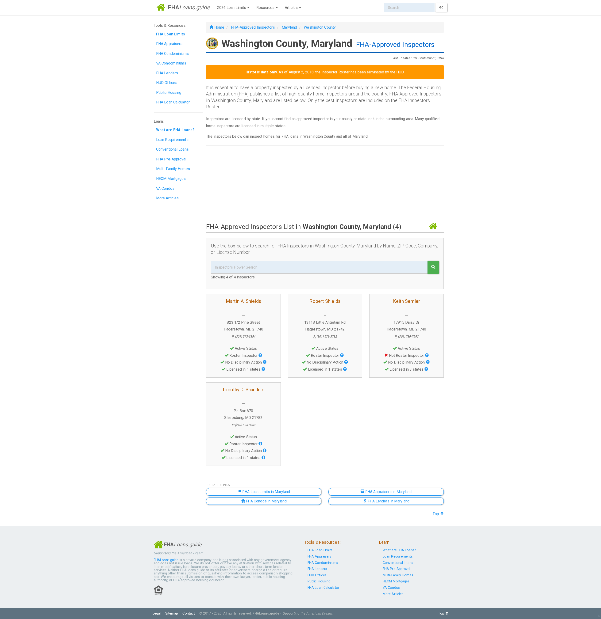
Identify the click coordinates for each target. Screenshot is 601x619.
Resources (265, 7)
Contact (188, 613)
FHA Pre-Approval (171, 159)
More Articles (167, 198)
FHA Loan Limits (320, 550)
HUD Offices (166, 82)
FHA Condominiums (172, 53)
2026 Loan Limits (232, 7)
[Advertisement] (325, 184)
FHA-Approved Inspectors (253, 27)
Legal (157, 613)
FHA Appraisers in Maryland (388, 492)
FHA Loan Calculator (173, 102)
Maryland (289, 27)
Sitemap (171, 613)
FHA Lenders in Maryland (387, 501)
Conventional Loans (172, 149)
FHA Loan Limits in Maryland (265, 492)
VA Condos (165, 188)
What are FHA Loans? (399, 550)
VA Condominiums (171, 63)
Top (436, 514)
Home (218, 27)
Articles (292, 7)
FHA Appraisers (169, 44)
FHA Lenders (167, 73)
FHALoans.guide (166, 560)
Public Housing (168, 92)
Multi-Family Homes (173, 169)
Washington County (320, 27)
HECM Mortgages (171, 178)
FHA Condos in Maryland (266, 501)
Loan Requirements (172, 139)
